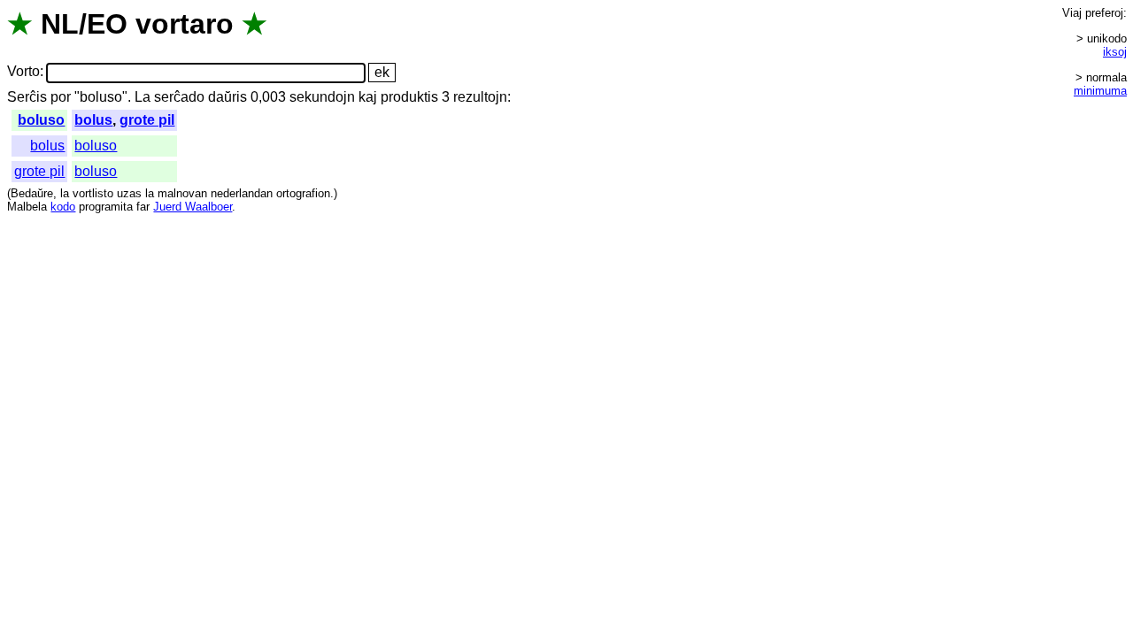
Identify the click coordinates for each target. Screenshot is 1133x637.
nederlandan (242, 193)
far (143, 206)
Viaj (1072, 12)
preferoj (1104, 12)
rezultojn (480, 96)
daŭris (227, 96)
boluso (41, 119)
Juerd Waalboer (192, 206)
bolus (93, 119)
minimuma (1100, 90)
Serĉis (27, 96)
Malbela (27, 206)
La (142, 96)
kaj (367, 96)
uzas (129, 193)
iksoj (1115, 51)
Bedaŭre (32, 193)
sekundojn (322, 96)
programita (106, 206)
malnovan (182, 193)
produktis (409, 96)
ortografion (303, 193)
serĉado (179, 96)
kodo (62, 206)
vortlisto (93, 193)
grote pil (146, 119)
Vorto (23, 72)
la (64, 193)
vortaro (184, 24)
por (60, 96)
